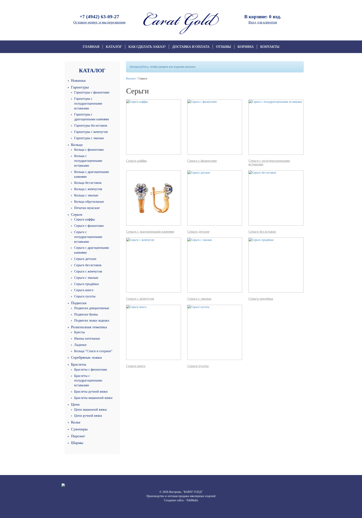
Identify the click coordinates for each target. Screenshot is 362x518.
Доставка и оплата (190, 47)
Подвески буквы (86, 314)
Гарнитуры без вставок (90, 125)
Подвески (79, 303)
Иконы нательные (87, 338)
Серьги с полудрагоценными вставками (88, 236)
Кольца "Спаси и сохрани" (93, 351)
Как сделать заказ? (147, 47)
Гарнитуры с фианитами (91, 92)
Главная (91, 47)
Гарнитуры (80, 87)
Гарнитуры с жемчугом (91, 132)
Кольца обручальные (89, 201)
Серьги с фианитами (89, 225)
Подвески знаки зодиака (91, 320)
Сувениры (79, 429)
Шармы (77, 443)
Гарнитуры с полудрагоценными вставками (88, 103)
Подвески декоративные (91, 308)
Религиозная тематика (89, 327)
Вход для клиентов (262, 22)
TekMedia (192, 500)
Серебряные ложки (86, 357)
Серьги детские (85, 259)
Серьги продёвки (86, 284)
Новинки (78, 80)
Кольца (77, 145)
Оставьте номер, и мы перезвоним (99, 22)
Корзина (246, 47)
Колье (75, 422)
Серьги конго (83, 290)
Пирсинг (78, 436)
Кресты (79, 332)
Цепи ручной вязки (88, 415)
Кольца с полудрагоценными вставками (88, 160)
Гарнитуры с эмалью (89, 138)
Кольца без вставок (88, 182)
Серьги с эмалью (86, 277)
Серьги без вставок (88, 265)
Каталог (114, 47)
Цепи (75, 404)
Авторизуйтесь (138, 66)
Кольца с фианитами (89, 149)
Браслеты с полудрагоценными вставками (88, 380)
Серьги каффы (84, 219)
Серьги (76, 214)
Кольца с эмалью (86, 195)
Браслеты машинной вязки (93, 398)
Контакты (269, 47)
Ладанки (80, 345)
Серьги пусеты (85, 296)
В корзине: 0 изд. (262, 16)
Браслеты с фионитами (90, 369)
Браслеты (78, 364)
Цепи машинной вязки (90, 409)
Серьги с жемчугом (88, 271)
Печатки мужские (87, 208)
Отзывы (223, 47)
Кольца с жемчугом (88, 189)
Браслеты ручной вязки (91, 391)
